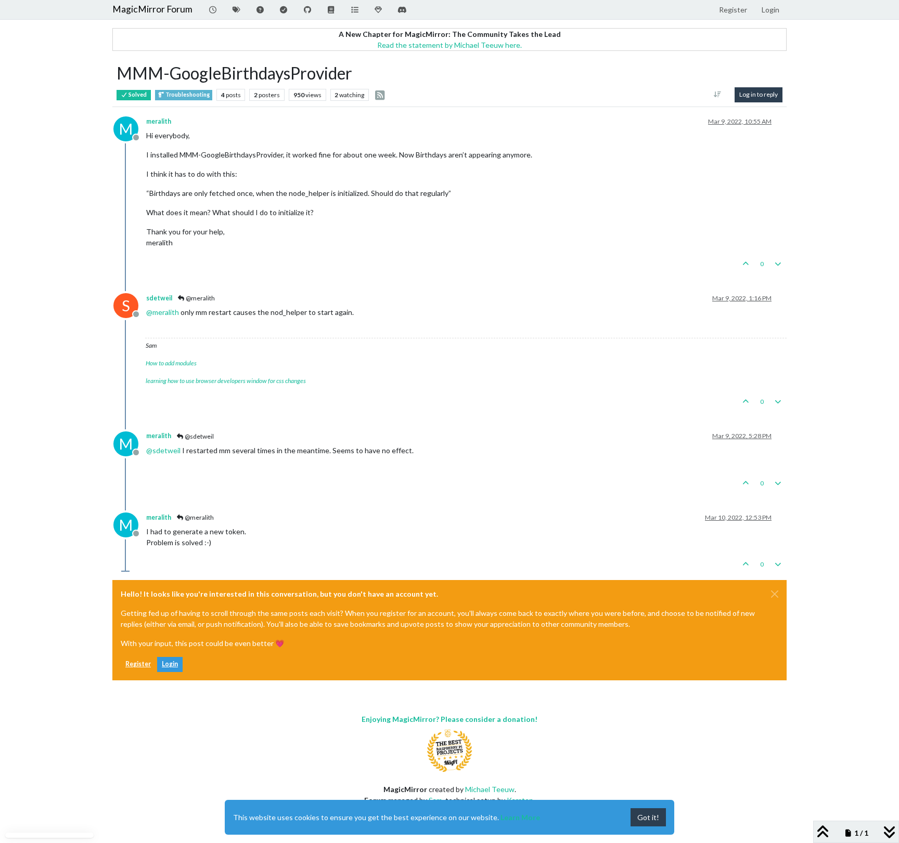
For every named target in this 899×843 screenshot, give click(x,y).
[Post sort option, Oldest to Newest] (717, 94)
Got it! (648, 817)
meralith (158, 121)
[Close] (775, 594)
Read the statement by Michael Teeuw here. (449, 45)
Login (170, 664)
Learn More (520, 817)
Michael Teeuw (490, 789)
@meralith (200, 298)
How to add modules (171, 363)
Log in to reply (758, 94)
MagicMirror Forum (152, 9)
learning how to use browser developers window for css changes (226, 381)
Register (138, 664)
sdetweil (159, 298)
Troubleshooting (187, 94)
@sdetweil (199, 436)
